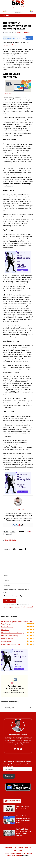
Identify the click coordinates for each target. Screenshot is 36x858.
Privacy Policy (19, 847)
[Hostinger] (18, 272)
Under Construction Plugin (10, 645)
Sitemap (28, 847)
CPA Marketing (6, 642)
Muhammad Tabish (10, 45)
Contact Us (18, 850)
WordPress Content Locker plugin (12, 633)
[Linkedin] (16, 525)
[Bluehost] (18, 40)
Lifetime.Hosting (7, 627)
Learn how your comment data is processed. (18, 607)
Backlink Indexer (7, 639)
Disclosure (8, 847)
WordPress (5, 630)
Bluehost (25, 855)
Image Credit (8, 93)
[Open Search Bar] (31, 15)
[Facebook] (13, 525)
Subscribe (9, 776)
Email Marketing (11, 540)
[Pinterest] (19, 525)
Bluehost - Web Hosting (9, 636)
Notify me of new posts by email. (15, 596)
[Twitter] (22, 525)
